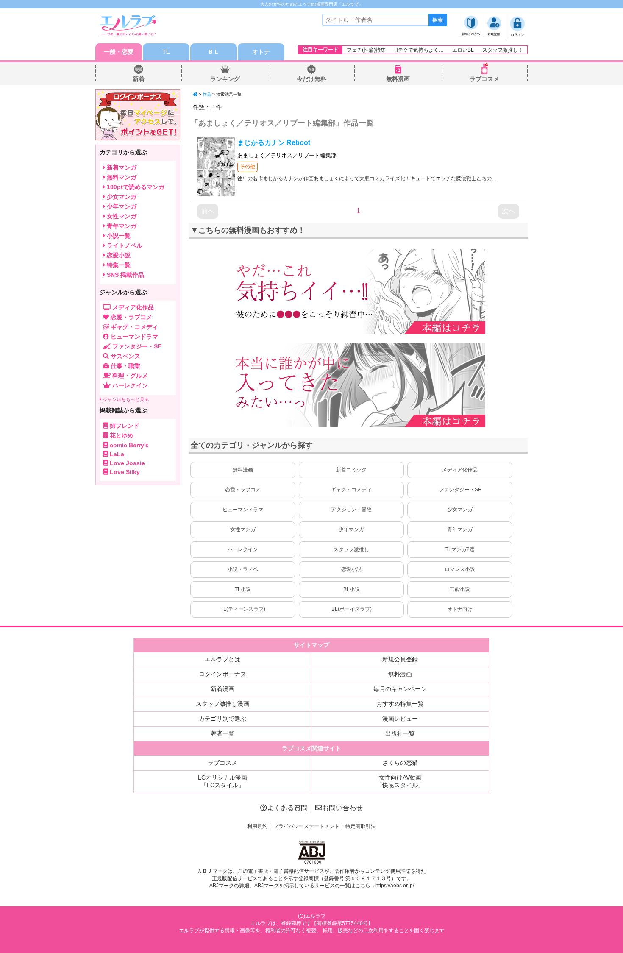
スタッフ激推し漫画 (222, 703)
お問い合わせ (342, 807)
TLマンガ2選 (460, 549)
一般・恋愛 (119, 51)
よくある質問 (287, 807)
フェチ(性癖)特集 (366, 50)
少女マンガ (460, 510)
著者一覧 (222, 733)
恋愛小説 (351, 569)
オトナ (261, 51)
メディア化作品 (460, 470)
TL (166, 51)
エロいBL (463, 50)
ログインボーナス (222, 674)
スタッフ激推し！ (502, 50)
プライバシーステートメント (306, 826)
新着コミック (351, 470)
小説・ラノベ (243, 569)
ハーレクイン (243, 549)
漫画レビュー (400, 718)
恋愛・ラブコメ (243, 490)
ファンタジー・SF (460, 490)
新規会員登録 (400, 659)
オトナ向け (460, 609)
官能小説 (460, 589)
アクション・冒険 (351, 510)
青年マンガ (460, 529)
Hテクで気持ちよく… (419, 50)
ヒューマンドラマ (242, 510)
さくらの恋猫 (400, 762)
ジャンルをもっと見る (125, 399)
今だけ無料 (311, 78)
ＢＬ (214, 51)
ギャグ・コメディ (351, 490)
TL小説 (243, 589)
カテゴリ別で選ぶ (222, 718)
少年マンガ (351, 529)
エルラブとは (222, 659)
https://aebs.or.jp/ (394, 886)
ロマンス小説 (460, 569)
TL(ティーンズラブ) (242, 609)
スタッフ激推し (351, 549)
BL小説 (351, 589)
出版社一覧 (400, 733)
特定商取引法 (360, 826)
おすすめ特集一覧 (400, 703)
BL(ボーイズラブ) (351, 609)
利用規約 (257, 826)
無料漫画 (398, 78)
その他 (247, 167)
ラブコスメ (484, 78)
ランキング (225, 78)
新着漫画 (222, 688)
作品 (207, 94)
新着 (139, 78)
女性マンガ (243, 529)
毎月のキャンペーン (400, 688)
